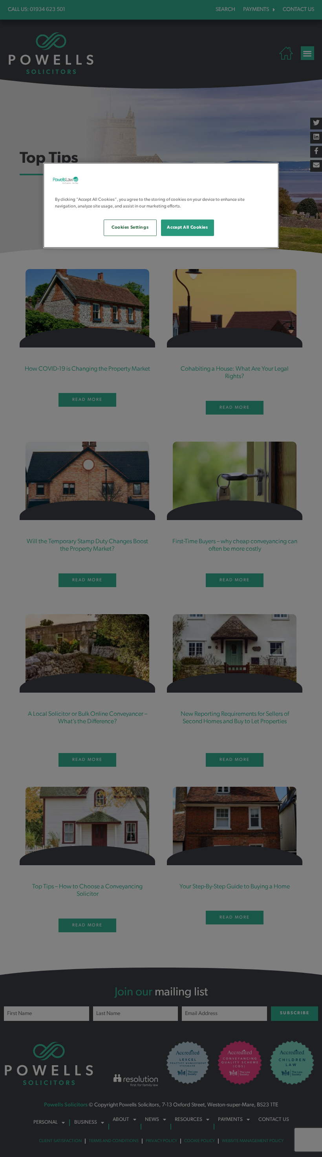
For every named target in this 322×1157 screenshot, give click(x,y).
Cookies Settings (130, 227)
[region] (161, 205)
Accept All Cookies (187, 227)
